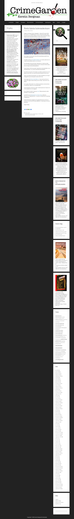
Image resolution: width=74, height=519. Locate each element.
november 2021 (58, 392)
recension (58, 345)
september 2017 (58, 436)
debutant (57, 319)
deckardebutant (65, 319)
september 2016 (58, 453)
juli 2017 (56, 438)
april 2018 (57, 426)
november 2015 (58, 467)
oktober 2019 (57, 407)
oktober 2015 (57, 469)
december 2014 (58, 484)
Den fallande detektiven (36, 59)
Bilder (54, 22)
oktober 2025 (57, 374)
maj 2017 (57, 441)
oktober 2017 (57, 435)
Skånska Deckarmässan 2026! (60, 231)
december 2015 (58, 466)
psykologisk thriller (62, 342)
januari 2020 (57, 404)
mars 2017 (57, 444)
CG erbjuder (23, 22)
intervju (64, 336)
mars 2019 (57, 413)
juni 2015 (57, 475)
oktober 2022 (57, 386)
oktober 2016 (57, 451)
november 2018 (58, 417)
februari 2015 (57, 481)
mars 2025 (57, 379)
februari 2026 (57, 373)
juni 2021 (57, 396)
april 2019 (57, 411)
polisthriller (63, 341)
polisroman (64, 339)
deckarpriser (64, 327)
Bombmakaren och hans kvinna (36, 94)
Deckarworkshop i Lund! (59, 230)
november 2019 (58, 405)
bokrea (26, 112)
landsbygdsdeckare (58, 339)
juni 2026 (57, 370)
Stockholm (58, 350)
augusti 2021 (57, 393)
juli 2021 (56, 395)
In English (63, 22)
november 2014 (58, 485)
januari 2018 (57, 430)
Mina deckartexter (30, 22)
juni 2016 (57, 457)
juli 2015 (56, 473)
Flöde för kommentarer (59, 502)
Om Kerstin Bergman (39, 22)
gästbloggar (61, 336)
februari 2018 (57, 429)
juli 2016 (56, 456)
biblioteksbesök (58, 315)
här (12, 60)
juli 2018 (56, 423)
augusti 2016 (57, 454)
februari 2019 (57, 414)
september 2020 (58, 402)
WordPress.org (58, 503)
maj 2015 (57, 476)
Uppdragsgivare (48, 22)
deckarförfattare (58, 326)
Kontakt (58, 22)
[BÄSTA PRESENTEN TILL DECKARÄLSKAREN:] (61, 194)
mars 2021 (57, 398)
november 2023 (58, 383)
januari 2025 (57, 380)
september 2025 (58, 376)
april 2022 (57, 389)
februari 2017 (57, 445)
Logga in (56, 499)
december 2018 (58, 416)
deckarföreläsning (59, 323)
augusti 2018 (57, 422)
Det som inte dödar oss (35, 79)
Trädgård (17, 22)
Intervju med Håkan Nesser (60, 235)
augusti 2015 (57, 472)
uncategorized (59, 359)
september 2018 (58, 420)
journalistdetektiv (58, 337)
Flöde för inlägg (58, 500)
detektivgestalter (59, 330)
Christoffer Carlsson (61, 318)
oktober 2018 (57, 419)
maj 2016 (57, 459)
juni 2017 (57, 439)
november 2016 (58, 450)
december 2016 (58, 448)
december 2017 (58, 432)
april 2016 (57, 460)
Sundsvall (56, 351)
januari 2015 (57, 482)
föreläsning (65, 335)
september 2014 (58, 488)
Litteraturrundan (14, 71)
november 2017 (58, 433)
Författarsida (11, 22)
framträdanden (59, 333)
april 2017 (57, 442)
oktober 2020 (57, 401)
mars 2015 (57, 479)
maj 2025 (57, 377)
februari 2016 (57, 463)
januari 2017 (57, 447)
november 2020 (58, 399)
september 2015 (58, 470)
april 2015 (57, 478)
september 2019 (58, 408)
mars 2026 (57, 371)
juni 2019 (57, 410)
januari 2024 (57, 382)
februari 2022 (57, 390)
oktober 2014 (57, 487)
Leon (38, 91)
